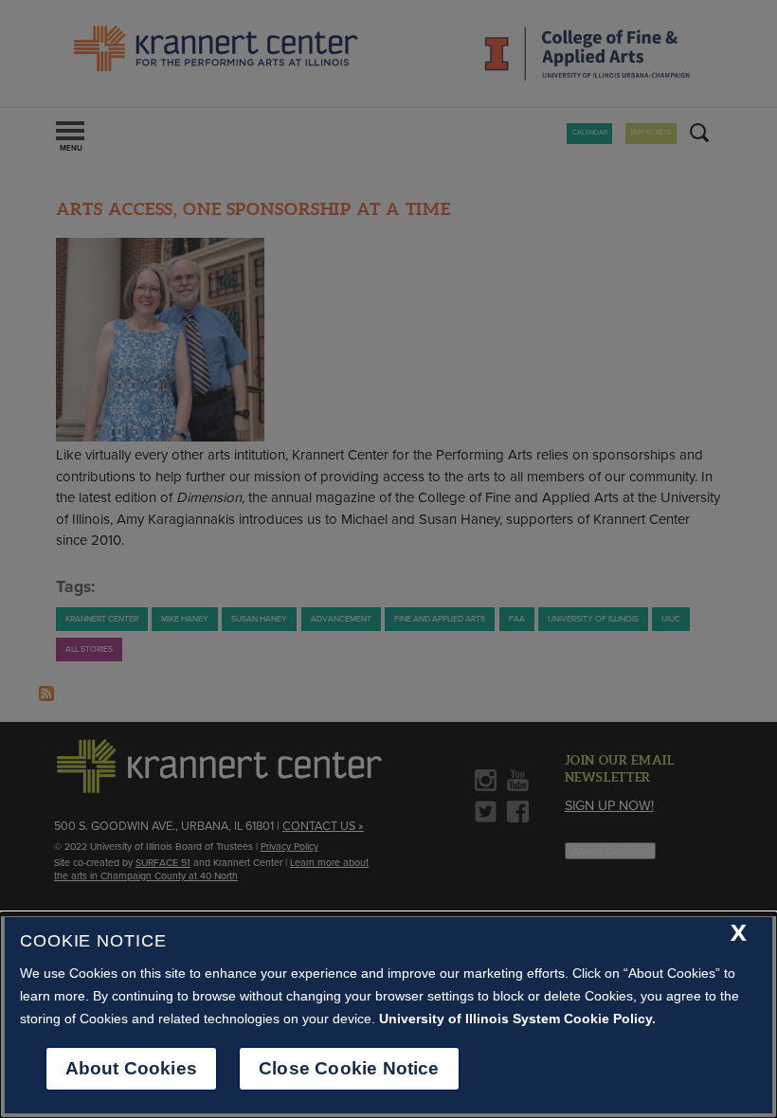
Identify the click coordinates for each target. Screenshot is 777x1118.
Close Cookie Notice (349, 1068)
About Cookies (131, 1068)
